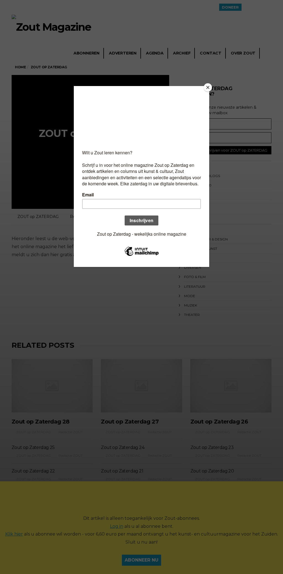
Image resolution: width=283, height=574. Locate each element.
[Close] (208, 87)
